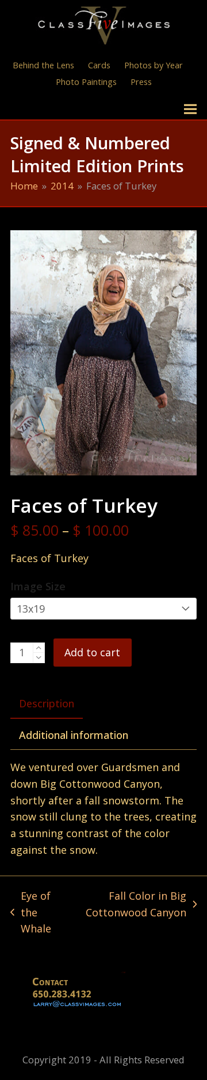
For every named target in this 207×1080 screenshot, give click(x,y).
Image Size (38, 586)
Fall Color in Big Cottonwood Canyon (132, 905)
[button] (190, 109)
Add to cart (92, 652)
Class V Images (60, 108)
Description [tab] (46, 703)
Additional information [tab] (73, 735)
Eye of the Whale (31, 913)
